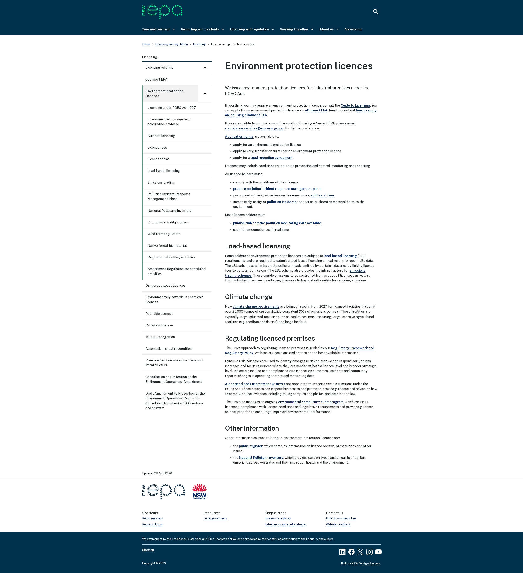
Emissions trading (161, 182)
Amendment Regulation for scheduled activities (177, 271)
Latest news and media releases (286, 524)
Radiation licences (159, 325)
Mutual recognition (160, 337)
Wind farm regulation (164, 234)
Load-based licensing (164, 171)
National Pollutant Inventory (170, 211)
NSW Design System (365, 563)
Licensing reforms (159, 68)
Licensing (199, 44)
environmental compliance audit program (310, 402)
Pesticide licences (159, 314)
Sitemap (148, 550)
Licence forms (158, 159)
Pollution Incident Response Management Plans (169, 196)
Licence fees (157, 147)
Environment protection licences (164, 93)
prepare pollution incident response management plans (277, 189)
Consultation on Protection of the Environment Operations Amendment (173, 379)
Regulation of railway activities (171, 257)
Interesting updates (278, 518)
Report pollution (153, 524)
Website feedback (338, 524)
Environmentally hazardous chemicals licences (174, 299)
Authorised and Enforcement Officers (255, 384)
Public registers (152, 518)
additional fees (323, 195)
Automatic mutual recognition (168, 349)
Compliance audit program (168, 222)
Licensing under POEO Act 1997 (172, 108)
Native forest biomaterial (167, 246)
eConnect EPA (156, 79)
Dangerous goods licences (165, 285)
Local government (215, 518)
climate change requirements (256, 306)
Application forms (239, 136)
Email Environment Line (341, 518)
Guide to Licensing (355, 105)
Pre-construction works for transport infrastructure (174, 362)
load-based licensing (340, 256)
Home (146, 44)
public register (251, 446)
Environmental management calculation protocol (169, 121)
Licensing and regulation (171, 44)
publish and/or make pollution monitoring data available (277, 223)
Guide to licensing (161, 136)
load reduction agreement (272, 158)
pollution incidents (281, 202)
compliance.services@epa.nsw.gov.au (254, 128)
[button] (158, 29)
